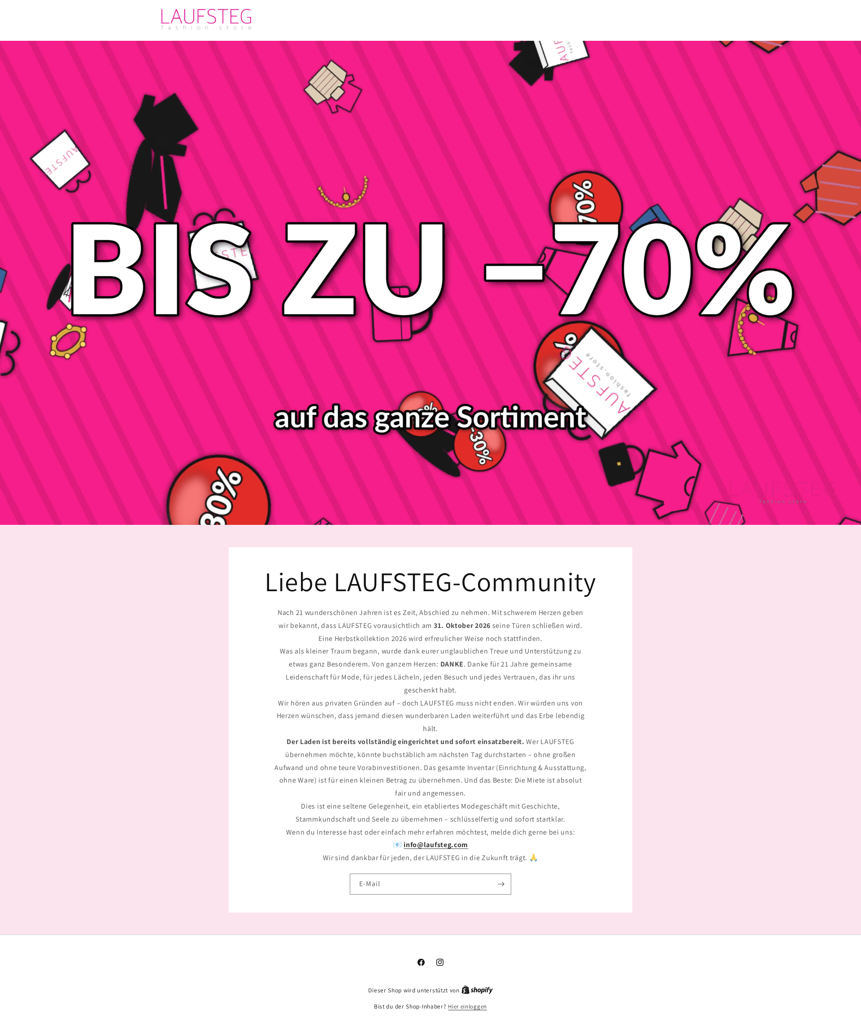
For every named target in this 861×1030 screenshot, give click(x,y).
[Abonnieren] (501, 883)
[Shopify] (477, 990)
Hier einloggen (467, 1006)
